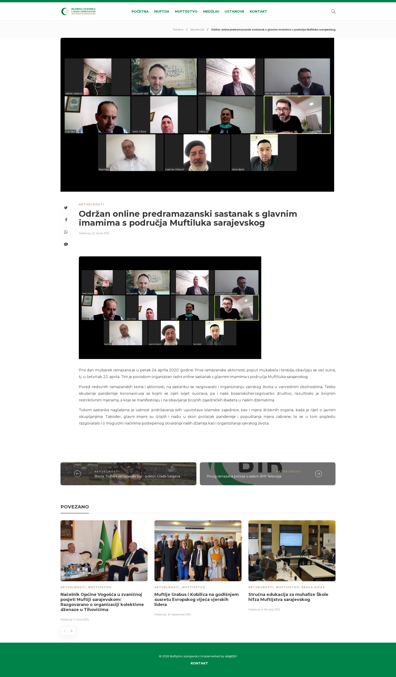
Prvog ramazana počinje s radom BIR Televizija (244, 476)
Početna (140, 11)
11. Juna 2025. (81, 619)
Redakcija (85, 233)
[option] (104, 571)
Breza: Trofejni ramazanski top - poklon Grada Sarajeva (137, 476)
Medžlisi (211, 11)
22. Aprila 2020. (101, 233)
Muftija (161, 11)
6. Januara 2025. (270, 609)
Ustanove (234, 11)
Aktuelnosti (197, 29)
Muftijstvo (186, 11)
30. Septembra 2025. (179, 614)
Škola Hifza (313, 587)
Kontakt (258, 11)
